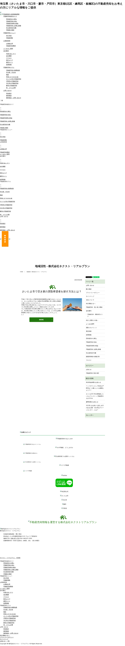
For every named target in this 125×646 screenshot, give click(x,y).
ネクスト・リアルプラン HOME (10, 558)
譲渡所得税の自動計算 (93, 356)
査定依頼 (88, 331)
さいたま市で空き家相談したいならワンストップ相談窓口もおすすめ (95, 396)
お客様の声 (9, 43)
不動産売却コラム (8, 67)
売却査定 (9, 93)
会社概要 (9, 56)
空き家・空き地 (11, 72)
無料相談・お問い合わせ (13, 98)
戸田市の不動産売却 (12, 81)
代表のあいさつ (11, 54)
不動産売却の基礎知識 (13, 70)
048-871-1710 (15, 538)
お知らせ (88, 369)
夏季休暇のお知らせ (92, 402)
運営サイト (9, 62)
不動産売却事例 (11, 46)
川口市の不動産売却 (12, 83)
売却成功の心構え (11, 19)
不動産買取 (9, 38)
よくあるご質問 (8, 48)
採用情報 (9, 64)
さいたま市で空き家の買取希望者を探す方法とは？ (51, 291)
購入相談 (88, 289)
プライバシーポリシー (93, 292)
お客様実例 (6, 41)
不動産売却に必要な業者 (13, 25)
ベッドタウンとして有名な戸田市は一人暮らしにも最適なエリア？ (95, 388)
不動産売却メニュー (9, 33)
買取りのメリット (91, 327)
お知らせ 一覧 (5, 641)
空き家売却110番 (11, 28)
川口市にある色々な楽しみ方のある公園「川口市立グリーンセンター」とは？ (95, 408)
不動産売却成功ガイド (10, 16)
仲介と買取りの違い (92, 320)
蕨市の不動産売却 (11, 85)
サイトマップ (90, 296)
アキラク (88, 360)
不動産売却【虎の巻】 (93, 373)
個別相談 (9, 95)
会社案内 (6, 51)
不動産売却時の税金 (12, 23)
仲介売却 (9, 36)
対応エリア (9, 60)
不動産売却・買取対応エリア (95, 315)
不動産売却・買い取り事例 (94, 307)
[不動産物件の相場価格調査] (9, 14)
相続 (7, 74)
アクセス (9, 58)
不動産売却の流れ (11, 21)
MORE (41, 320)
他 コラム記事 (11, 88)
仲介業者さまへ (90, 303)
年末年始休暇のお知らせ (93, 382)
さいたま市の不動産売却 (13, 79)
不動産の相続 (10, 30)
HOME (21, 271)
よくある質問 (90, 324)
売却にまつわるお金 (12, 77)
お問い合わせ (7, 90)
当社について (90, 300)
